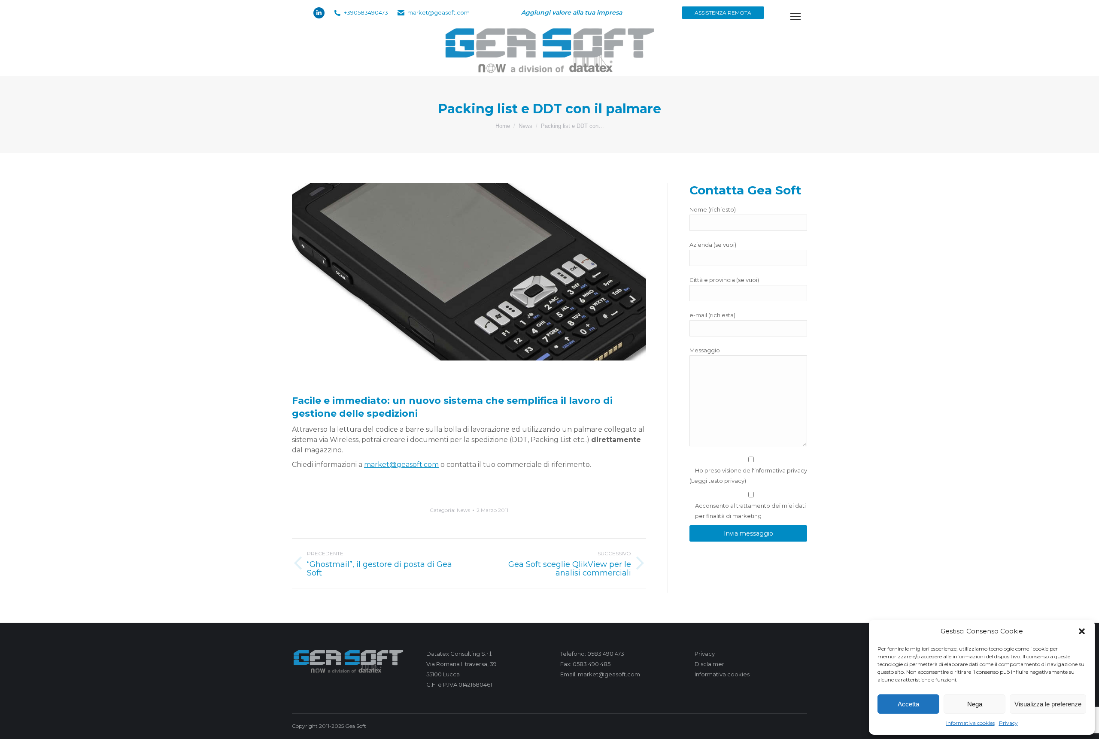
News (463, 510)
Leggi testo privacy (717, 480)
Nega (974, 704)
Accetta (908, 704)
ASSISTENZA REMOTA (723, 12)
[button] (1082, 631)
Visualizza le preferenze (1047, 704)
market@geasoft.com (401, 464)
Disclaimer (709, 663)
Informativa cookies (970, 723)
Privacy (1008, 723)
